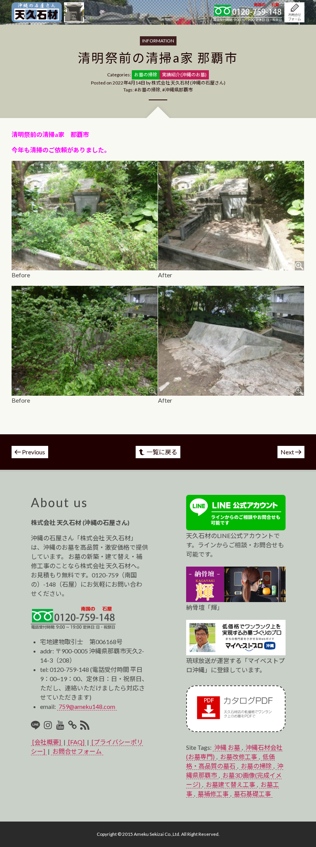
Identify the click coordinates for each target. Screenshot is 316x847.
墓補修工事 (213, 793)
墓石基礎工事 (252, 793)
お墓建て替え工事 (230, 784)
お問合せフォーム (77, 751)
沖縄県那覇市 (179, 90)
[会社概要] (46, 742)
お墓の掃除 (148, 90)
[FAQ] (76, 742)
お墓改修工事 (238, 756)
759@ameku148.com (87, 706)
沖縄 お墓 (227, 747)
